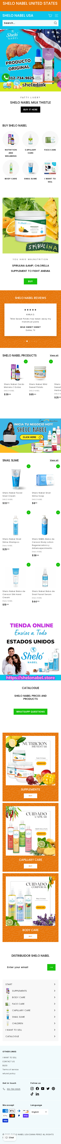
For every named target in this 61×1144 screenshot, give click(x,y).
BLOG (5, 1065)
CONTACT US (9, 1061)
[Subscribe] (51, 967)
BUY (30, 281)
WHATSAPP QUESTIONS (30, 711)
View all (54, 355)
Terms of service (11, 1069)
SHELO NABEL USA (18, 15)
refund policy (9, 1073)
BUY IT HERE (30, 109)
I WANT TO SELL (10, 1057)
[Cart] (50, 15)
